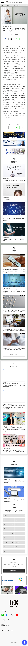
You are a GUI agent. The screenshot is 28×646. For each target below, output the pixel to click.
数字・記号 (6, 551)
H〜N (17, 542)
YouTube (17, 615)
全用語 (5, 515)
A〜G (5, 542)
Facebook (8, 615)
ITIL (4, 34)
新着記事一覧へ (14, 354)
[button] (5, 39)
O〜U (5, 546)
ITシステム (10, 34)
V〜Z (17, 546)
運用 (16, 34)
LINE (3, 615)
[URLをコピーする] (22, 39)
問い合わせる (14, 570)
